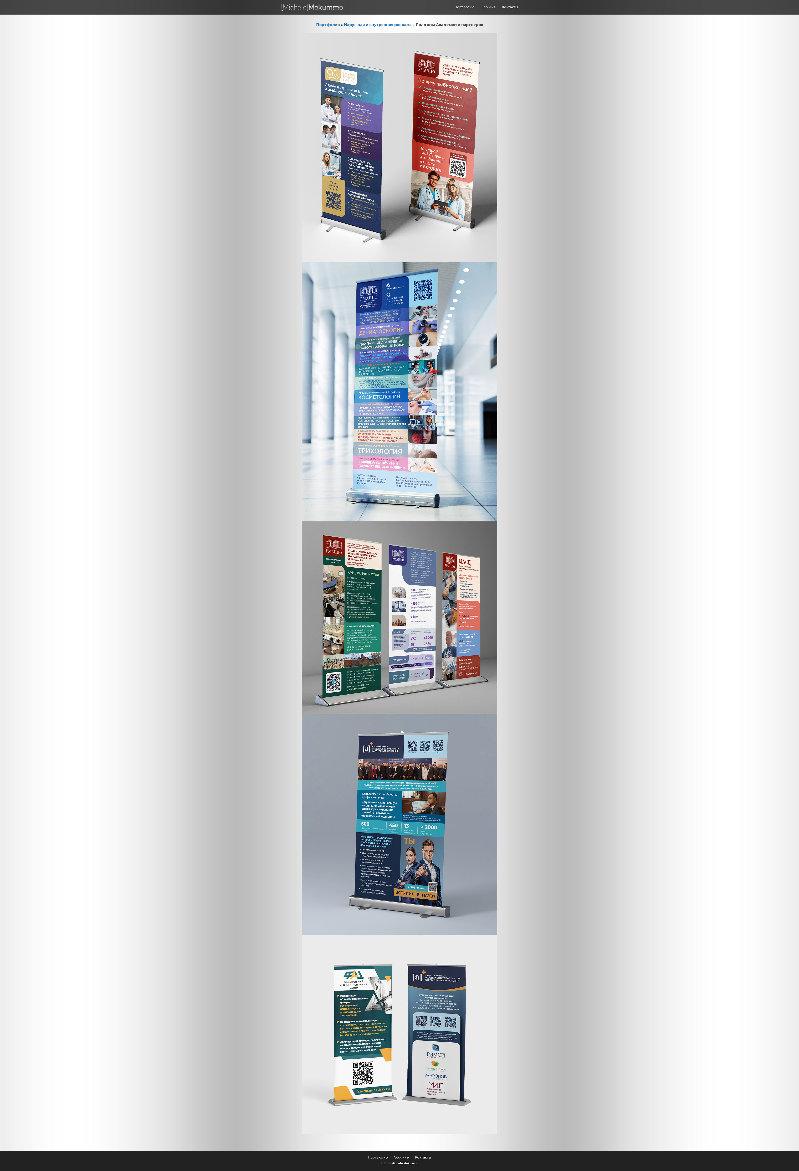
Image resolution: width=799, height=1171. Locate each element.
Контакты (510, 7)
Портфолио (464, 7)
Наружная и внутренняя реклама (378, 24)
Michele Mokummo (404, 1163)
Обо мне (488, 7)
